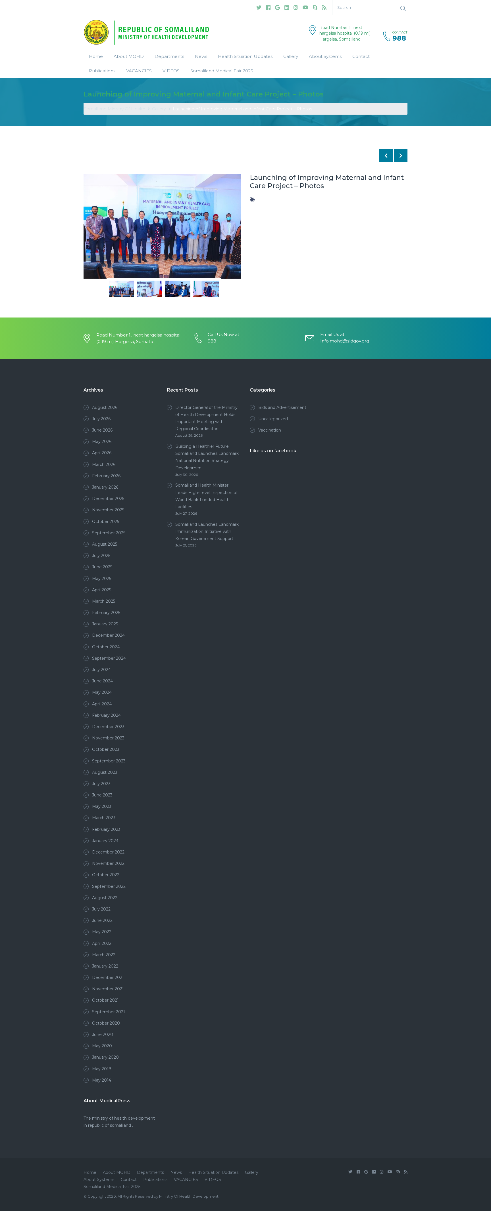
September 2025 (108, 532)
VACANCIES (139, 70)
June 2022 (102, 920)
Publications (102, 70)
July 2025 (101, 555)
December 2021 (108, 977)
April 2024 (102, 704)
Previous (92, 233)
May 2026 (101, 441)
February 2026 (106, 475)
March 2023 (103, 817)
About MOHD (129, 56)
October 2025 (105, 521)
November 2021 (108, 988)
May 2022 (101, 931)
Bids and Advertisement (282, 407)
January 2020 (105, 1057)
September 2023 (109, 761)
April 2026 (101, 452)
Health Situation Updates (245, 56)
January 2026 (105, 487)
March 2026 (103, 464)
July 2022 (101, 909)
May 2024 (102, 692)
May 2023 (101, 806)
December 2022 (108, 852)
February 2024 (106, 715)
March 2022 (103, 954)
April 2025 (101, 589)
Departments (169, 56)
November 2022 (108, 863)
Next (232, 233)
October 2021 (105, 1000)
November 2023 (108, 738)
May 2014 (101, 1080)
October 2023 (105, 749)
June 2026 (102, 430)
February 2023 (106, 829)
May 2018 (101, 1068)
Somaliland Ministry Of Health (114, 109)
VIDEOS (171, 70)
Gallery (290, 56)
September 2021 (108, 1011)
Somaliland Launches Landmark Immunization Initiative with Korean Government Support (207, 531)
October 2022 (105, 874)
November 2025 (108, 509)
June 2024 (102, 681)
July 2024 (101, 669)
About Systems (325, 56)
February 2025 (106, 612)
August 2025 (104, 544)
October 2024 (106, 646)
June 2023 (102, 795)
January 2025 (105, 623)
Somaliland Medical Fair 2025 (221, 70)
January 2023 (105, 840)
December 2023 (108, 726)
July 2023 (101, 783)
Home (96, 56)
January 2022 (105, 966)
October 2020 (106, 1023)
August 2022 (104, 897)
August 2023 (104, 772)
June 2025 (102, 566)
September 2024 (109, 658)
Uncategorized (273, 418)
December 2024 (108, 635)
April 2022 (101, 943)
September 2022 (109, 886)
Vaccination (269, 430)
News (201, 56)
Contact (361, 56)
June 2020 (102, 1034)
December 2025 (108, 498)
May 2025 (101, 578)
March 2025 (103, 601)
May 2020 (102, 1045)
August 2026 (104, 407)
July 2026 (101, 418)
